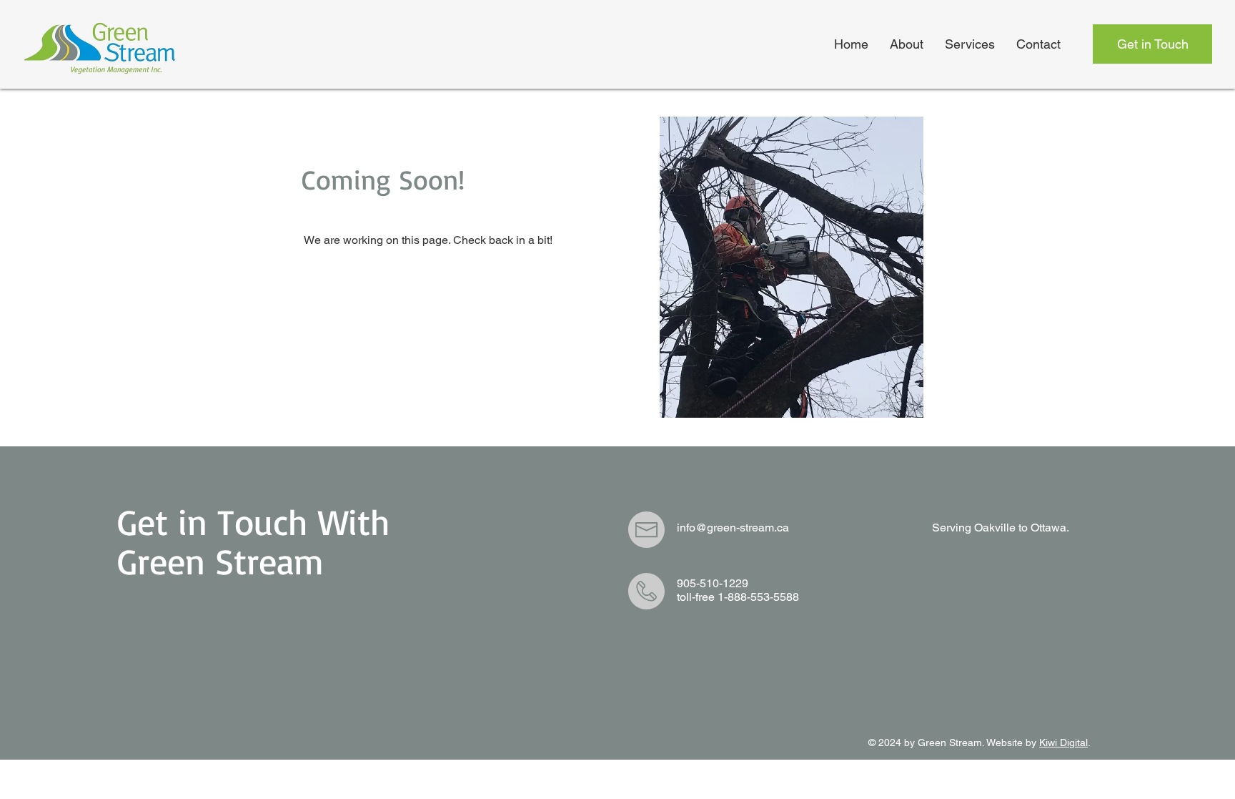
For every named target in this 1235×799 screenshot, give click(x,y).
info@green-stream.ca (733, 527)
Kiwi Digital (1063, 742)
